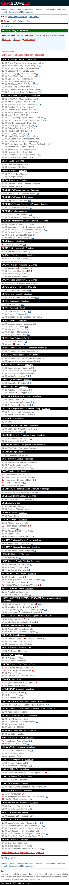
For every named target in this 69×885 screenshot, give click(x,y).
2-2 (27, 332)
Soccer (4, 9)
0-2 (30, 215)
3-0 (26, 341)
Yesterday (12, 17)
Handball (38, 9)
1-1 (24, 245)
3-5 (44, 639)
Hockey (12, 9)
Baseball (57, 9)
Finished (21, 21)
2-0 (26, 329)
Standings (20, 161)
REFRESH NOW (8, 26)
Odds (29, 21)
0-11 (37, 297)
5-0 (31, 668)
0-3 (43, 580)
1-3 (29, 393)
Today (4, 17)
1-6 (26, 567)
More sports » (27, 12)
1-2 (29, 200)
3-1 (45, 610)
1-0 (29, 312)
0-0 (37, 193)
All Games (5, 21)
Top (2, 870)
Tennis (20, 9)
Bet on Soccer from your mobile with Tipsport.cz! (23, 55)
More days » (34, 17)
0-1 (32, 268)
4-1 (33, 373)
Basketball (28, 9)
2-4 (24, 577)
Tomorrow (22, 17)
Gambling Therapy (27, 879)
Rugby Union (14, 12)
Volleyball (48, 9)
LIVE (14, 21)
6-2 (32, 368)
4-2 (34, 402)
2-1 (26, 314)
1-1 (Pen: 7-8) (43, 705)
